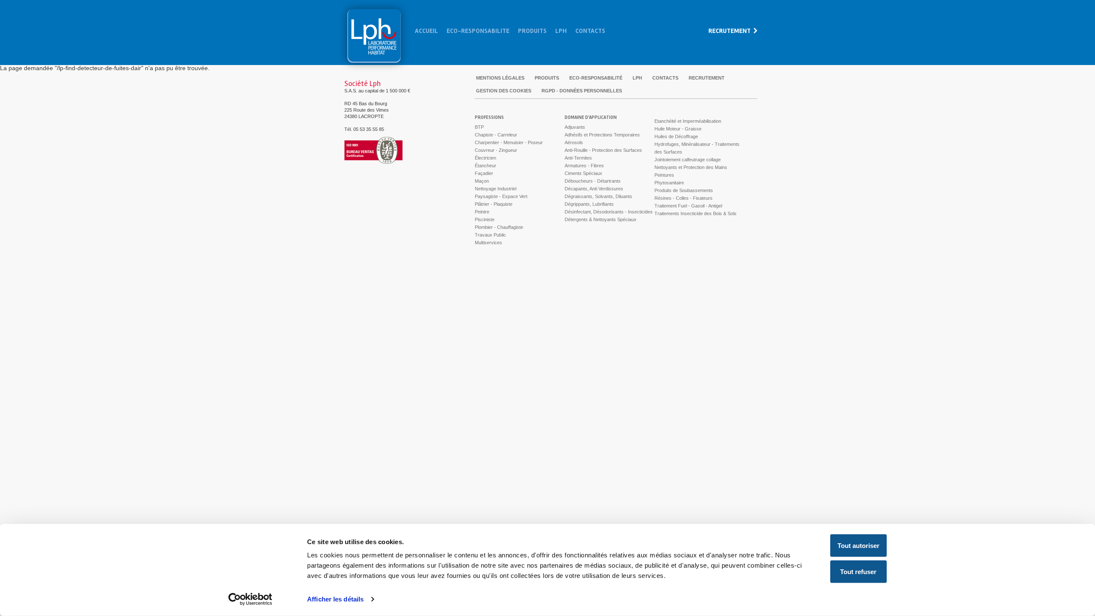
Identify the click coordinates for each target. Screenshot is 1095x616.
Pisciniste (484, 219)
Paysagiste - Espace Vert (501, 196)
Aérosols (574, 142)
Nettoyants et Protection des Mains (690, 167)
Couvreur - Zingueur (496, 150)
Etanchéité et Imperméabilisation (687, 121)
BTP (479, 127)
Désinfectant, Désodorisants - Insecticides (609, 211)
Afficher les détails (335, 599)
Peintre (482, 211)
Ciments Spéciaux (583, 173)
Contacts (590, 31)
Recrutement (729, 31)
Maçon (482, 181)
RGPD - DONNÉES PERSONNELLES (582, 90)
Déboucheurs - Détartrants (593, 181)
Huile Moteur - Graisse (677, 128)
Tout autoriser (858, 545)
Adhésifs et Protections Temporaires (602, 134)
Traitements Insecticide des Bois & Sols (695, 213)
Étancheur (485, 165)
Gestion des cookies (503, 90)
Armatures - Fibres (584, 165)
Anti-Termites (578, 157)
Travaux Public (490, 234)
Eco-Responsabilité (595, 77)
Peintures (664, 175)
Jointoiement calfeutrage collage (687, 159)
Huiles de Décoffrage (676, 136)
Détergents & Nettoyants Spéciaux (600, 219)
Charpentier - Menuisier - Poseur (509, 142)
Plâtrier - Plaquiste (493, 204)
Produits (532, 31)
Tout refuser (858, 571)
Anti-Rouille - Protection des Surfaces (603, 150)
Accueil (426, 31)
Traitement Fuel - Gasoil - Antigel (688, 205)
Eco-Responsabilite (478, 31)
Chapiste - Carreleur (496, 134)
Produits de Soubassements (683, 190)
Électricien (485, 157)
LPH (637, 77)
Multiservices (488, 242)
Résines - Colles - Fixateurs (683, 198)
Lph (374, 36)
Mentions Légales (500, 77)
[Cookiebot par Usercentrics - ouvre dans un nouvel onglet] (250, 599)
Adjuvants (575, 127)
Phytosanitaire (669, 182)
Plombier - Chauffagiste (499, 227)
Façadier (484, 173)
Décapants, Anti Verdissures (594, 188)
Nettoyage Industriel (495, 188)
